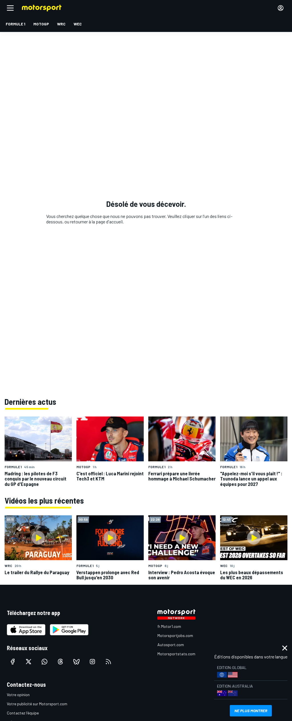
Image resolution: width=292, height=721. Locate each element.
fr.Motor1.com (169, 626)
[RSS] (108, 661)
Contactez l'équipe (23, 712)
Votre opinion (18, 694)
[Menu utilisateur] (280, 8)
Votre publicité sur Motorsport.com (37, 703)
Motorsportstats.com (176, 653)
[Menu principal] (10, 8)
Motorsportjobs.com (175, 635)
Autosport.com (170, 644)
